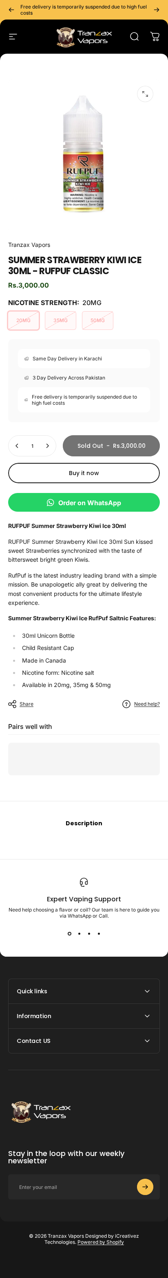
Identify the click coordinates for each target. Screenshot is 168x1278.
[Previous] (11, 10)
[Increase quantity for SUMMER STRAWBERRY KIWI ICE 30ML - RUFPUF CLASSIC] (47, 446)
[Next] (157, 10)
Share (26, 704)
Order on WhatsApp (89, 503)
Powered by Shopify (100, 1242)
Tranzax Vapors (29, 244)
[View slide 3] (89, 933)
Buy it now (84, 473)
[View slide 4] (99, 933)
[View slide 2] (79, 933)
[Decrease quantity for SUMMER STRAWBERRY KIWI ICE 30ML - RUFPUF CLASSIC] (17, 446)
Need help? (147, 704)
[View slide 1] (69, 933)
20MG (23, 320)
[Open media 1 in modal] (145, 94)
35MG (60, 320)
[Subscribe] (145, 1187)
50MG (98, 320)
